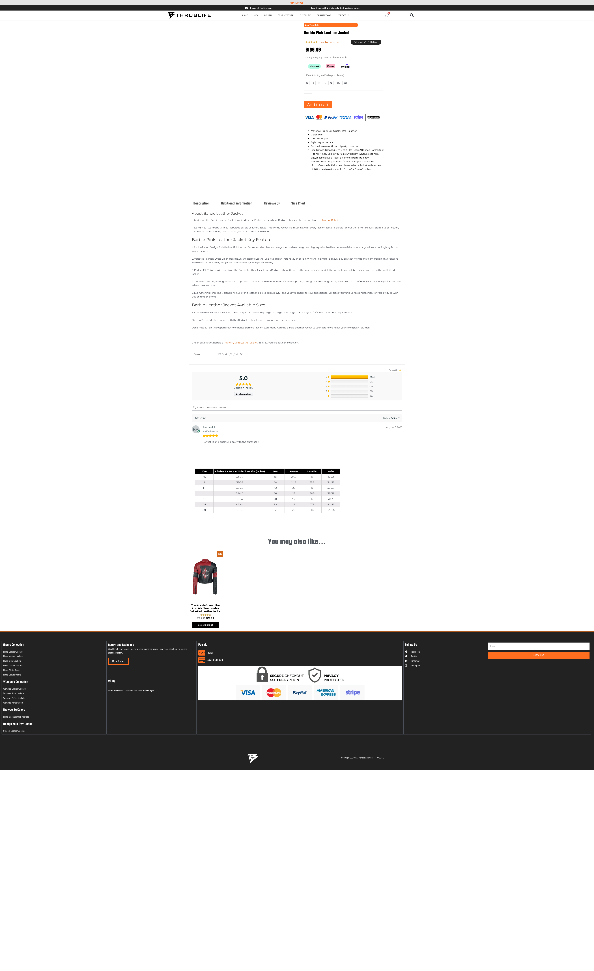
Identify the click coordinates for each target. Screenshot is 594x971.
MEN (250, 15)
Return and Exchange (121, 458)
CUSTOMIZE (308, 15)
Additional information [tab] (236, 192)
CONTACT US (350, 15)
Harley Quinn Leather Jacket (241, 331)
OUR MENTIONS (330, 15)
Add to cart (318, 104)
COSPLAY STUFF (285, 15)
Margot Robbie (330, 209)
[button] (411, 15)
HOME (238, 15)
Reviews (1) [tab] (272, 192)
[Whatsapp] (8, 963)
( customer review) (330, 42)
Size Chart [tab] (298, 192)
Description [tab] (201, 192)
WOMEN (265, 15)
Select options (205, 438)
